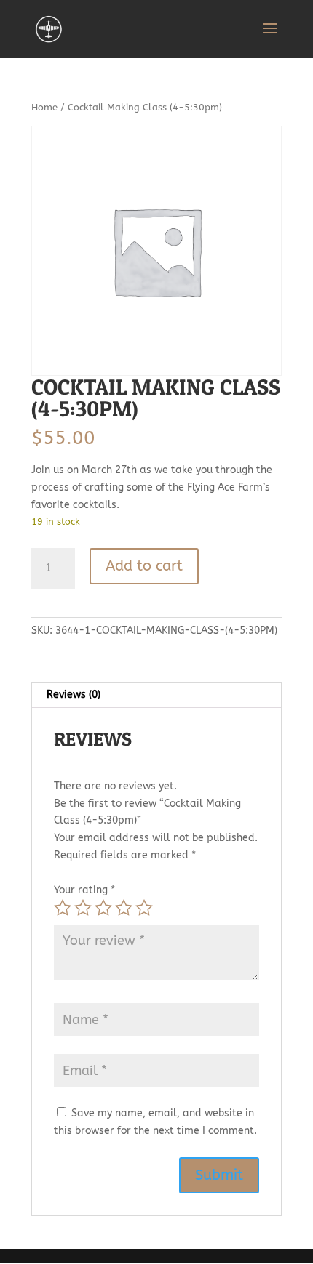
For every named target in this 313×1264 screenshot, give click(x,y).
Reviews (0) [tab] (73, 694)
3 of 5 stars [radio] (103, 908)
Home (44, 107)
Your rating (84, 890)
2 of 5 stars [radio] (83, 908)
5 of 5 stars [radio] (144, 908)
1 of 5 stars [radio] (62, 908)
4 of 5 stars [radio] (123, 908)
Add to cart (144, 565)
